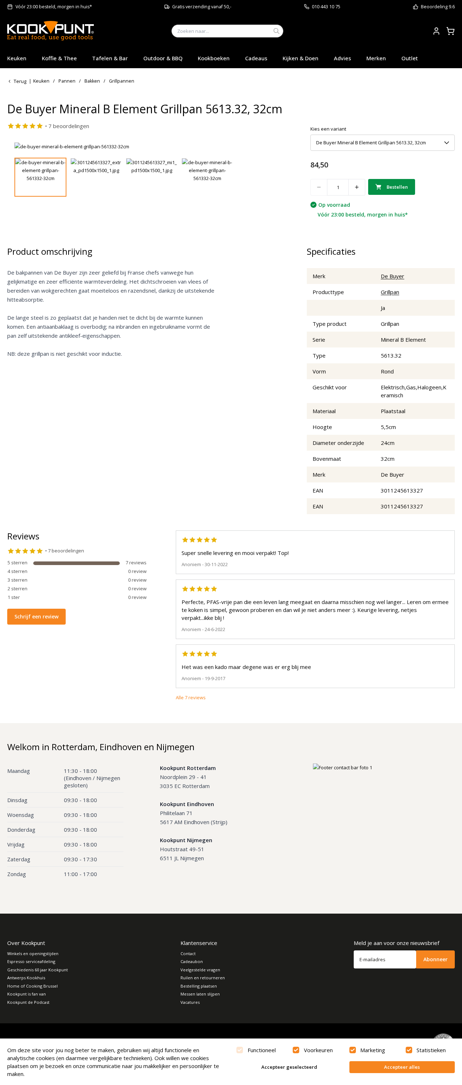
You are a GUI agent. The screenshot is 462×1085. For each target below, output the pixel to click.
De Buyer (392, 276)
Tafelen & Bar (110, 58)
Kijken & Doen (300, 58)
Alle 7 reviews (191, 697)
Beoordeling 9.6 (438, 7)
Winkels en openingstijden (32, 953)
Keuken (16, 58)
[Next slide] (272, 146)
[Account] (436, 31)
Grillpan (390, 292)
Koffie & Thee (59, 58)
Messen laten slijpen (200, 994)
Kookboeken (214, 58)
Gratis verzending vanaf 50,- (201, 7)
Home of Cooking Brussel (32, 986)
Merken (376, 58)
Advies (342, 58)
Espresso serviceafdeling (31, 961)
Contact (188, 953)
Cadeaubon (191, 961)
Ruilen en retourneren (202, 977)
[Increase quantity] (357, 187)
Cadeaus (256, 58)
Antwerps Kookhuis (26, 977)
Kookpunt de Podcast (28, 1002)
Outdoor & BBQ (163, 58)
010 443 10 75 (326, 7)
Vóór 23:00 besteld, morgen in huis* (54, 7)
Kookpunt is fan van (26, 994)
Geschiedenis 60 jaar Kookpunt (37, 969)
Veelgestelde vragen (200, 969)
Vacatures (190, 1002)
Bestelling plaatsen (198, 986)
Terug (20, 81)
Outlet (409, 58)
